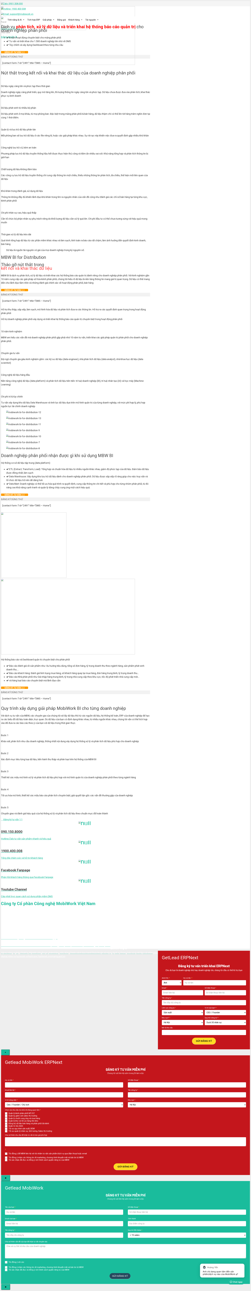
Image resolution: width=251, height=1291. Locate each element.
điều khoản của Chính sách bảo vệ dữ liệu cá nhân (46, 1262)
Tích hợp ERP (33, 19)
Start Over (136, 1275)
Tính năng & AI (15, 19)
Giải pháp (47, 19)
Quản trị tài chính (15, 1126)
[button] (11, 819)
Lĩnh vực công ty (169, 1008)
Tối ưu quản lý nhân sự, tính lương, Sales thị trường (30, 1131)
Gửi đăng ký (204, 1041)
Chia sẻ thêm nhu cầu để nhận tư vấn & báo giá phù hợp (26, 1135)
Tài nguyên (90, 19)
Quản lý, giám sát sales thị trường (22, 1116)
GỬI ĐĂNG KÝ (125, 1166)
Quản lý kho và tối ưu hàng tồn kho (23, 1121)
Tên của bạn (10, 1207)
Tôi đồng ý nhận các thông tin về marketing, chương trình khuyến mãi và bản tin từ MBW (46, 1157)
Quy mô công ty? (212, 1018)
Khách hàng (74, 19)
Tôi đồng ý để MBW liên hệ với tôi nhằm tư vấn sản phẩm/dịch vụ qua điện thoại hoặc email (47, 1153)
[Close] (5, 1178)
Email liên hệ (10, 1090)
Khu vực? (166, 1018)
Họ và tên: (187, 978)
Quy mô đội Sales (135, 1230)
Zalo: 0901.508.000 (13, 3)
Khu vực (131, 1100)
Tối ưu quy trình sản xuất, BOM (21, 1128)
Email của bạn (11, 1219)
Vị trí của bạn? (211, 1008)
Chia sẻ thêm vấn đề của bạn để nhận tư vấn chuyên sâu (26, 1242)
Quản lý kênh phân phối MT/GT (21, 1113)
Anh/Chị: (166, 978)
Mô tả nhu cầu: (167, 1028)
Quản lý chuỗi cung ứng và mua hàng (24, 1118)
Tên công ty (167, 998)
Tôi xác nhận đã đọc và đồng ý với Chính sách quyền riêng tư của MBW (38, 1160)
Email (164, 988)
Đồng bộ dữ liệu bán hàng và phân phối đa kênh (28, 1123)
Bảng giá (61, 19)
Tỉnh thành (132, 1219)
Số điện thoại (210, 988)
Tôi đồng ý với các (38, 1262)
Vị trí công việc (11, 1100)
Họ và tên (9, 1080)
